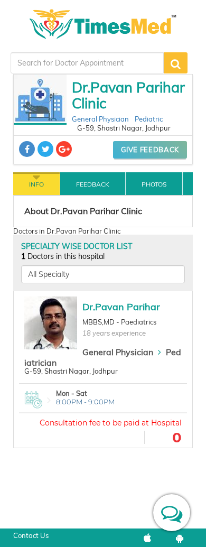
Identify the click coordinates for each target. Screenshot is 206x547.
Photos (154, 184)
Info (36, 184)
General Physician (100, 119)
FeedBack (92, 184)
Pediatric (149, 119)
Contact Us (31, 535)
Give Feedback (150, 149)
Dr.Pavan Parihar (121, 307)
